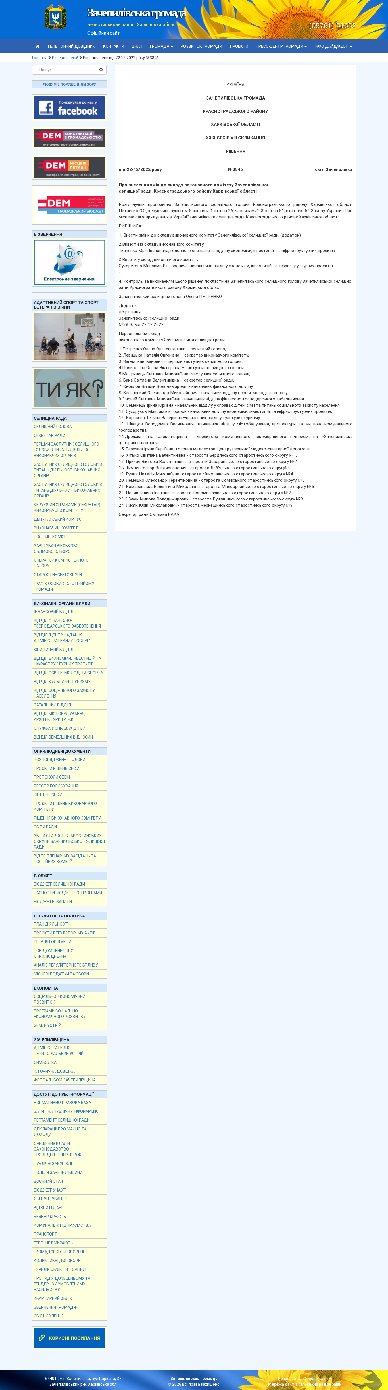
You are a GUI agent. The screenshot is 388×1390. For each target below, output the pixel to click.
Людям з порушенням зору (69, 84)
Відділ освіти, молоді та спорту (68, 673)
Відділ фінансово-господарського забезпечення (67, 623)
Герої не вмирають (53, 1243)
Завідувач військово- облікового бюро (57, 548)
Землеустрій (47, 1025)
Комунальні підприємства (62, 1225)
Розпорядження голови (59, 759)
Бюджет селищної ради (59, 884)
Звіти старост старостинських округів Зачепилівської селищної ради (69, 841)
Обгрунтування (50, 1199)
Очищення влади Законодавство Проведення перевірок (58, 1149)
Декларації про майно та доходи (60, 1132)
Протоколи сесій (52, 777)
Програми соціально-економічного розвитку (60, 1014)
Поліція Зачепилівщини (58, 1172)
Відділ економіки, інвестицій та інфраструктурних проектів (67, 661)
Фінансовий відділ (53, 611)
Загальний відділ (52, 705)
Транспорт (45, 1234)
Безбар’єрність (50, 1216)
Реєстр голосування (56, 786)
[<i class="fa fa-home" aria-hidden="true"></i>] (37, 46)
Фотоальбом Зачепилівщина (65, 1080)
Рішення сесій (65, 57)
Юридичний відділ (53, 649)
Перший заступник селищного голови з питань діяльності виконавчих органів (66, 450)
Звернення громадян (56, 1307)
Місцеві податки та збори (61, 974)
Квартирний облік (53, 1298)
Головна (39, 57)
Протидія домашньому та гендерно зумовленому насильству (62, 1284)
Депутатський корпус (58, 519)
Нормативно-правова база (62, 1102)
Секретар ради (49, 435)
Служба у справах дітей (59, 728)
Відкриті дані (48, 1207)
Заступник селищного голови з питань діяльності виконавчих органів (68, 470)
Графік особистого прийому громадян (64, 586)
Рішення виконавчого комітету (67, 818)
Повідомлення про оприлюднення (54, 953)
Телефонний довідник (71, 46)
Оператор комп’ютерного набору (61, 563)
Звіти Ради (45, 827)
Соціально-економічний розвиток (59, 999)
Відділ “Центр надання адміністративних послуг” (62, 638)
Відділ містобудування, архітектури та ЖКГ (59, 716)
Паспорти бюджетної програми (68, 893)
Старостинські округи (58, 574)
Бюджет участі (50, 1190)
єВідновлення (49, 1316)
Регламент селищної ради (62, 1120)
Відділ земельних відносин (63, 737)
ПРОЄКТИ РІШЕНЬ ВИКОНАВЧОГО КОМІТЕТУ (65, 806)
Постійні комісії (50, 537)
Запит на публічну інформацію (66, 1111)
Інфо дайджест (332, 46)
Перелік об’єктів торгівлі (60, 1269)
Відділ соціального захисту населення (64, 693)
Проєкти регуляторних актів (65, 933)
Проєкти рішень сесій (56, 768)
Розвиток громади (201, 46)
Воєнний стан (48, 1181)
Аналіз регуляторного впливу (66, 965)
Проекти (239, 46)
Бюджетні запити (53, 901)
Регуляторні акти (52, 942)
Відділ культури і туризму (62, 681)
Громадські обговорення (61, 1252)
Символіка (45, 1062)
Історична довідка (54, 1071)
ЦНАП (137, 46)
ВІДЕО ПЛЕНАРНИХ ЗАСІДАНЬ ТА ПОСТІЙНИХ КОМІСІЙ (65, 859)
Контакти (113, 46)
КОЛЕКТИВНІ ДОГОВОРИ (57, 1260)
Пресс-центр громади (280, 46)
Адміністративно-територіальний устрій (59, 1051)
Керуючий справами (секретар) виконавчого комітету (67, 507)
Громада (160, 46)
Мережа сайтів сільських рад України (304, 1384)
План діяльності (51, 924)
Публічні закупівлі (53, 1163)
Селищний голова (53, 426)
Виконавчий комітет (56, 528)
